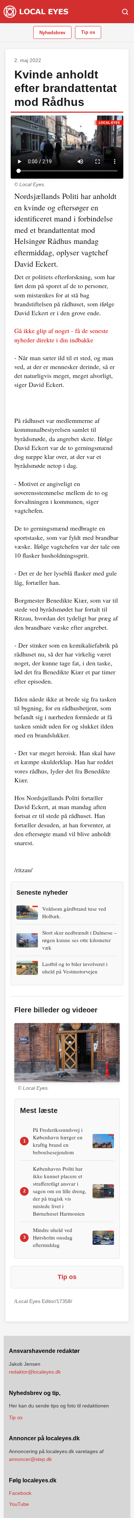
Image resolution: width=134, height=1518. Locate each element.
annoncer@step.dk (30, 1459)
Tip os (88, 32)
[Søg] (125, 11)
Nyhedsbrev (52, 32)
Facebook (20, 1493)
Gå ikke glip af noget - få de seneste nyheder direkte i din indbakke (61, 335)
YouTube (19, 1504)
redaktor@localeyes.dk (35, 1372)
